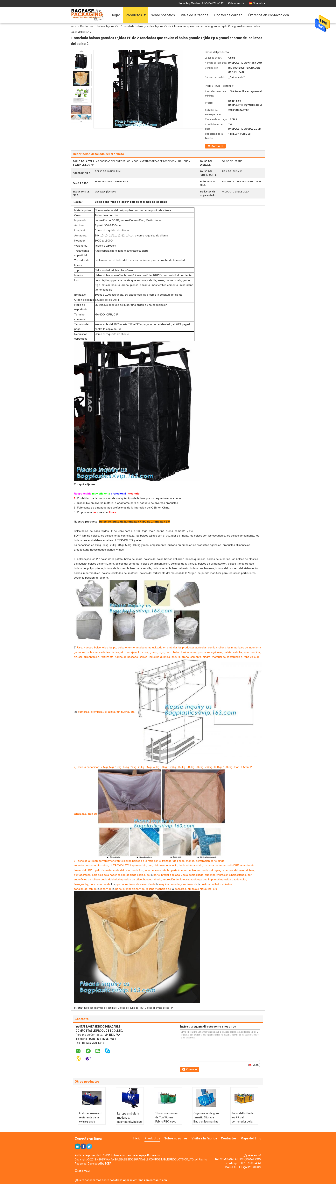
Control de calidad (228, 15)
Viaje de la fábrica (194, 15)
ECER (108, 1163)
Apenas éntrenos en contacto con (145, 1180)
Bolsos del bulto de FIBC (131, 1008)
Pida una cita (236, 3)
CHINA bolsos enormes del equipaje (125, 1155)
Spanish (258, 3)
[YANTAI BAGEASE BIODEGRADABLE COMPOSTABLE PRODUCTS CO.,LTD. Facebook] (83, 1146)
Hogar (115, 15)
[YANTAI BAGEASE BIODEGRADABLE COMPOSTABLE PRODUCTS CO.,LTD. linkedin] (77, 1146)
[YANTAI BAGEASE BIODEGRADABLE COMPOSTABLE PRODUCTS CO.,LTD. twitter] (89, 1146)
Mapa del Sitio (251, 1138)
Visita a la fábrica (204, 1138)
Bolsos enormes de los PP (159, 1008)
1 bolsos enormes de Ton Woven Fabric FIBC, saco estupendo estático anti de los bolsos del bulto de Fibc (167, 1123)
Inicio (74, 26)
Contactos (229, 1138)
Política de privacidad (88, 1155)
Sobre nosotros (163, 15)
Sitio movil (83, 1171)
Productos (134, 15)
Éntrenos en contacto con (268, 15)
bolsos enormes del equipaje (101, 1008)
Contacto (217, 146)
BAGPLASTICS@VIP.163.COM (243, 1167)
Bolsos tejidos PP (107, 26)
